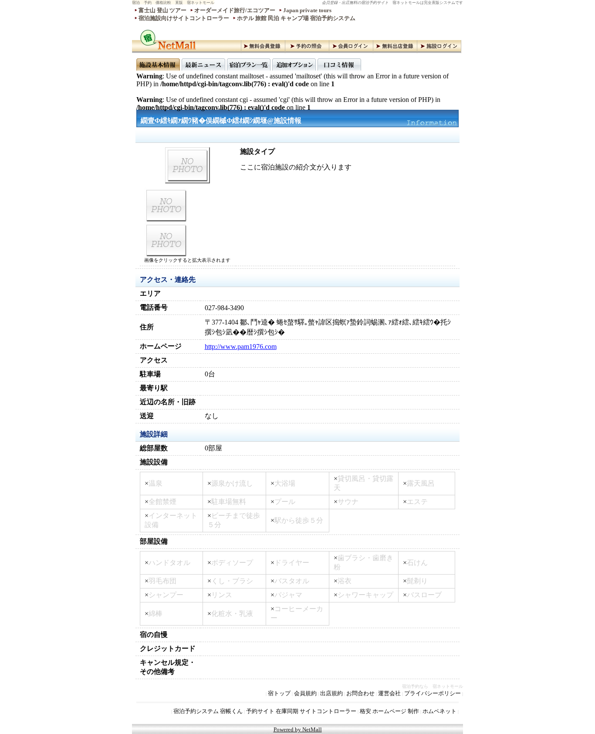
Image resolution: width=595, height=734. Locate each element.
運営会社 (389, 693)
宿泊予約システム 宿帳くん (208, 711)
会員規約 (305, 693)
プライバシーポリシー (432, 693)
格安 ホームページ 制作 (389, 711)
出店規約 (331, 693)
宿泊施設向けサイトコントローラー (184, 18)
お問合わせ (360, 693)
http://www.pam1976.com (241, 346)
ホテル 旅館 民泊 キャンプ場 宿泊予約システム (296, 18)
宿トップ (279, 693)
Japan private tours (307, 10)
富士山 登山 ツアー (162, 10)
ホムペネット (439, 711)
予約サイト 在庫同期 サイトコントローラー (301, 711)
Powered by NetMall (298, 729)
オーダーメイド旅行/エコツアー (234, 10)
